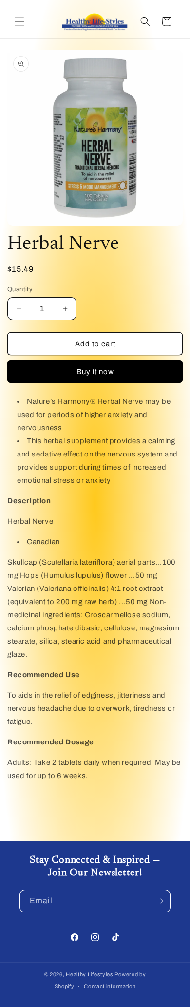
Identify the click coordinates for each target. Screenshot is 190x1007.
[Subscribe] (159, 901)
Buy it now (95, 372)
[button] (19, 21)
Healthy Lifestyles (90, 974)
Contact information (109, 986)
